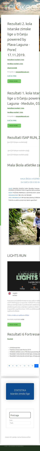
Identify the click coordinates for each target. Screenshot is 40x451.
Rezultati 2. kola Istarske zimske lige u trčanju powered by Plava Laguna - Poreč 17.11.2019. (19, 39)
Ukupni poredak (12, 68)
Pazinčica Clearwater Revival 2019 (20, 350)
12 (24, 366)
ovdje (22, 319)
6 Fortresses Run (15, 347)
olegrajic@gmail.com (22, 72)
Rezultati (10, 339)
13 (28, 366)
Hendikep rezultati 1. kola (15, 112)
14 (32, 366)
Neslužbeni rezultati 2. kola (15, 59)
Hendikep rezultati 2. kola (15, 64)
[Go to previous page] (13, 366)
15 (36, 366)
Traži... (11, 420)
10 (16, 366)
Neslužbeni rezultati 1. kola (15, 108)
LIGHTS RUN (16, 255)
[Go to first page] (9, 366)
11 (20, 366)
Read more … (14, 81)
